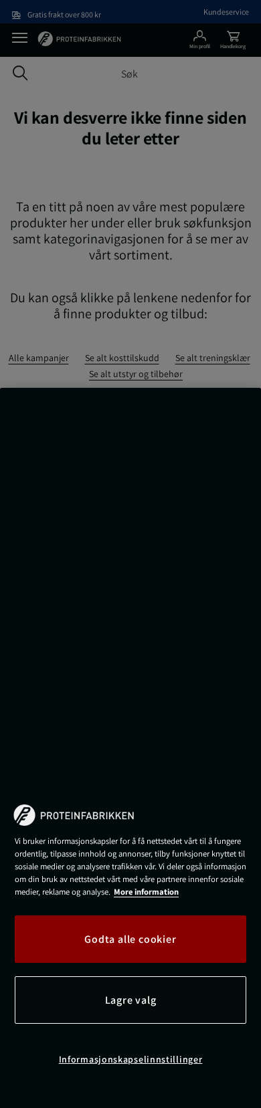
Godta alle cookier (130, 939)
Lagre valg (131, 1000)
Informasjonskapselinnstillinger (131, 1059)
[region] (130, 748)
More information (146, 891)
